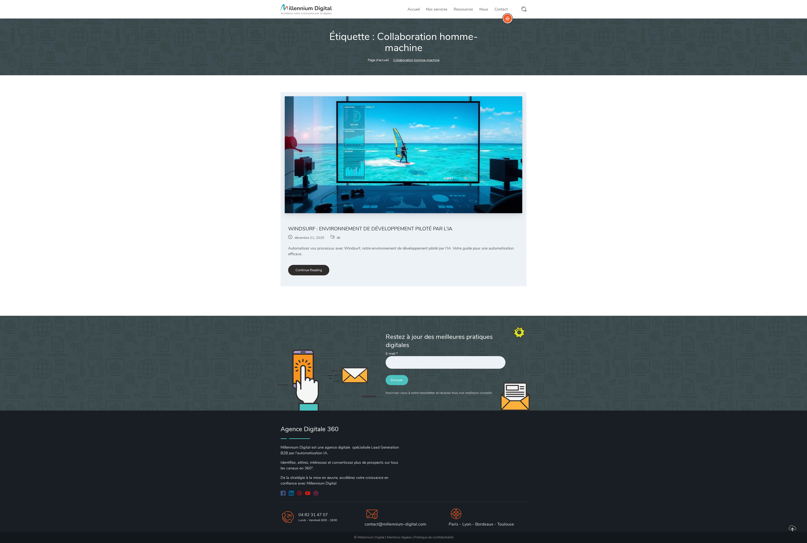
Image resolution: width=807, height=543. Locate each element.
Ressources (463, 9)
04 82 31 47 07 (313, 515)
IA (338, 237)
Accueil (413, 9)
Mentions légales (399, 537)
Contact (501, 9)
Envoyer (397, 380)
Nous (483, 9)
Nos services (436, 9)
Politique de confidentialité (433, 537)
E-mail (392, 353)
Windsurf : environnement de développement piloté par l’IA (370, 228)
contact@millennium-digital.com (395, 524)
